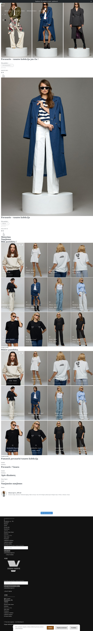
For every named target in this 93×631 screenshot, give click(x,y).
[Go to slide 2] (1, 74)
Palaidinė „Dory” (7, 305)
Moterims (6, 237)
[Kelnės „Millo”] (59, 329)
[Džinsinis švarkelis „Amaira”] (36, 294)
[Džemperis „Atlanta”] (12, 260)
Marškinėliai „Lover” (78, 270)
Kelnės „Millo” (53, 339)
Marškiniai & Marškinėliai (8, 309)
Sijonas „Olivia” (76, 339)
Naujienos (6, 239)
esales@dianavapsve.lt (9, 552)
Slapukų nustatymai (62, 627)
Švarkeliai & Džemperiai (31, 309)
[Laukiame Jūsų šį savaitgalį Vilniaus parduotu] (81, 504)
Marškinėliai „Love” (31, 339)
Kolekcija (3, 472)
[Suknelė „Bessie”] (36, 260)
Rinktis (4, 223)
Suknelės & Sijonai (76, 344)
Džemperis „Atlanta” (8, 270)
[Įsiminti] (3, 267)
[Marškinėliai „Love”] (36, 329)
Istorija (2, 481)
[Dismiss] (91, 1)
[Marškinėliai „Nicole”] (59, 260)
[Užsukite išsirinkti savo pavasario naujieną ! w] (12, 504)
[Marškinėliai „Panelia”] (12, 329)
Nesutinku (73, 627)
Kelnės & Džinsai (52, 309)
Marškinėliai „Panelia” (9, 339)
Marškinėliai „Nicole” (55, 270)
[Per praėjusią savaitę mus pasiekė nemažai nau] (58, 504)
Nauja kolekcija (6, 65)
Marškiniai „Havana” (78, 305)
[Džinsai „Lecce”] (59, 294)
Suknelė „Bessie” (30, 270)
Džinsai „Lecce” (53, 305)
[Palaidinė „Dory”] (12, 294)
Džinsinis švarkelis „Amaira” (33, 305)
